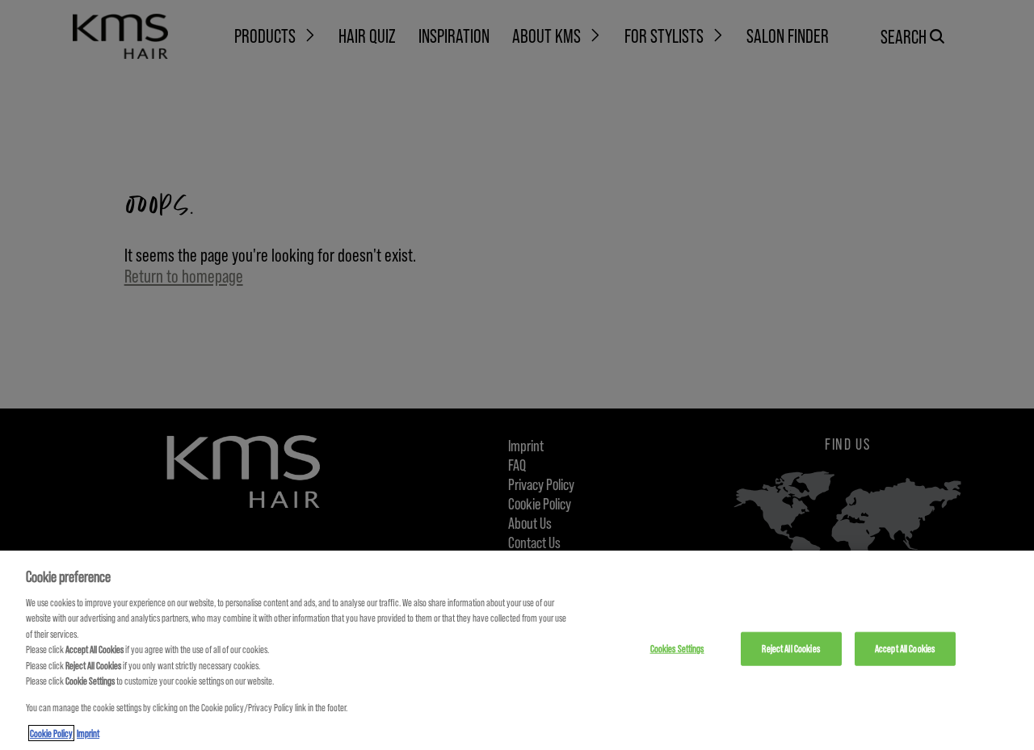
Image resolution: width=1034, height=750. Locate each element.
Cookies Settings (677, 648)
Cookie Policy (51, 733)
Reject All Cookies (790, 648)
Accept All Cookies (905, 648)
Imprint (88, 733)
